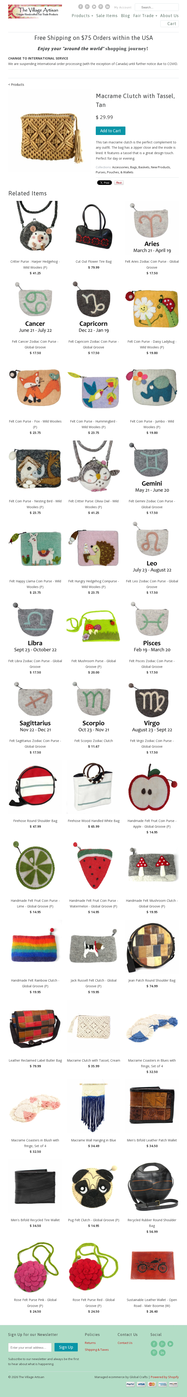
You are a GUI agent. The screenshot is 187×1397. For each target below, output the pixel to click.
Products (82, 16)
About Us (169, 16)
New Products (160, 167)
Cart (171, 23)
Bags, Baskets (140, 167)
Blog (125, 16)
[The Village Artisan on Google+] (88, 7)
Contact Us (125, 1343)
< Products (16, 84)
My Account (123, 7)
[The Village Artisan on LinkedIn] (108, 7)
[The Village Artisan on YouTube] (95, 7)
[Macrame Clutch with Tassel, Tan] (49, 130)
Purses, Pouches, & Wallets (114, 172)
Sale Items (107, 16)
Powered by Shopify (165, 1377)
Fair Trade (145, 16)
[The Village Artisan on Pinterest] (101, 7)
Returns (90, 1343)
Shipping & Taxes (97, 1350)
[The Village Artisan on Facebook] (81, 7)
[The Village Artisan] (35, 11)
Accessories (120, 167)
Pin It (119, 182)
